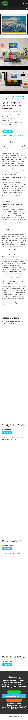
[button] (26, 3)
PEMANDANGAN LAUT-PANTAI (13, 96)
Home (3, 96)
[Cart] (23, 3)
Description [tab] (14, 142)
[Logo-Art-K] (4, 3)
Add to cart (7, 131)
